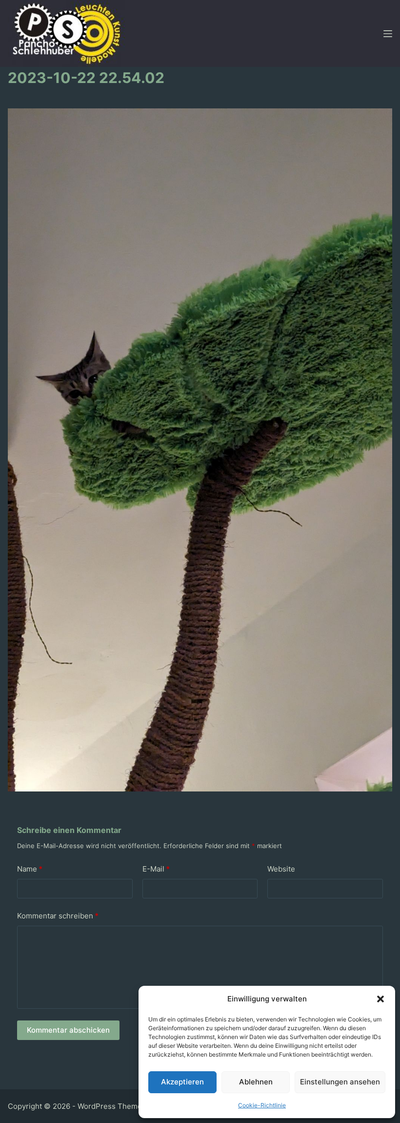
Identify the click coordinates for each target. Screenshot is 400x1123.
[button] (380, 999)
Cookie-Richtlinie (262, 1105)
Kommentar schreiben (58, 915)
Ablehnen (256, 1081)
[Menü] (387, 33)
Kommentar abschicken (68, 1030)
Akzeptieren (182, 1081)
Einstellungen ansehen (340, 1081)
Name (29, 868)
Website (281, 868)
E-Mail (156, 868)
